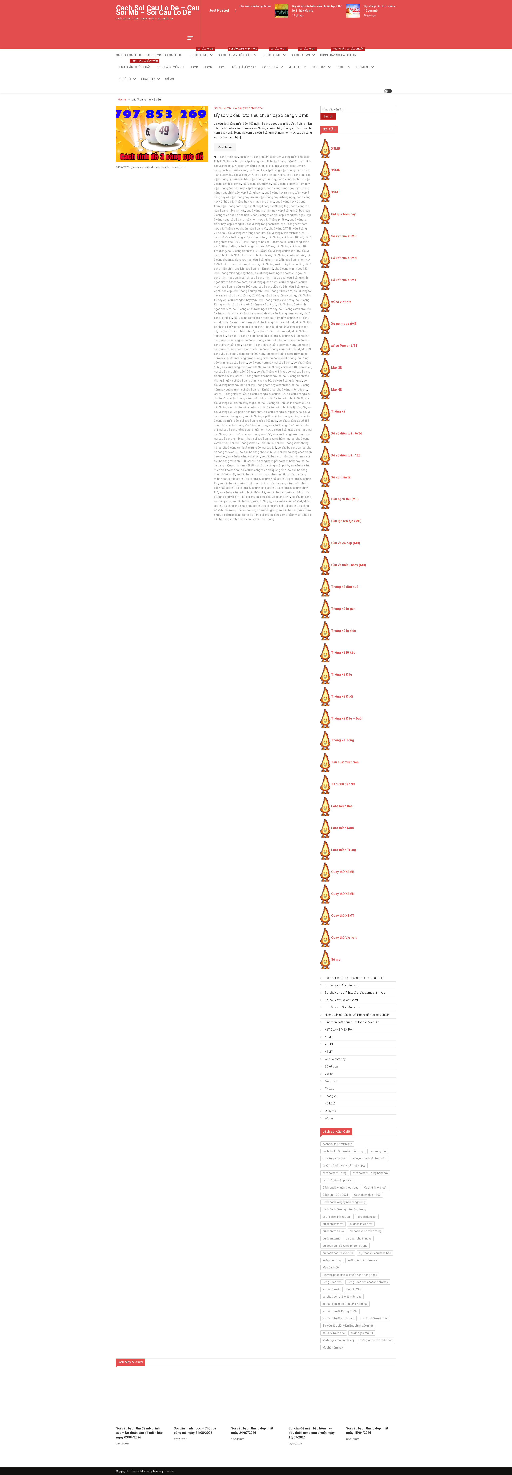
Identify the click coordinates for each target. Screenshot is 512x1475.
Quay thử (148, 79)
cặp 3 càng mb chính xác (229, 210)
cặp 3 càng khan (258, 206)
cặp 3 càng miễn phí (265, 215)
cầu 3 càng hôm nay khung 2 (241, 264)
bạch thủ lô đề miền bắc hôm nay (343, 1151)
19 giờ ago (281, 15)
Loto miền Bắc (342, 806)
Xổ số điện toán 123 (345, 455)
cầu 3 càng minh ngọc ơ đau (268, 277)
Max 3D (336, 368)
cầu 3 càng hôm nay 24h (268, 259)
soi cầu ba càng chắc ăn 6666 (258, 452)
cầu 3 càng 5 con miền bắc (283, 233)
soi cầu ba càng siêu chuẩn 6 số (256, 478)
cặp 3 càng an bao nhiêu (270, 174)
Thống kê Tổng (342, 740)
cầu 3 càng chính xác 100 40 (285, 237)
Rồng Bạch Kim (332, 1282)
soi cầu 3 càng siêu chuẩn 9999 (284, 398)
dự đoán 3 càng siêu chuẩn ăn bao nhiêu (270, 340)
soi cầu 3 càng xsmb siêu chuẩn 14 (252, 443)
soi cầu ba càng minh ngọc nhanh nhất (261, 474)
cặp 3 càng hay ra (252, 192)
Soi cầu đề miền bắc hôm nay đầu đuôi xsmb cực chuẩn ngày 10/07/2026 (312, 1432)
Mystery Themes (164, 1471)
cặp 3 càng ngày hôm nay (246, 219)
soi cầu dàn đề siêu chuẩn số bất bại (345, 1303)
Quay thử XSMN (342, 894)
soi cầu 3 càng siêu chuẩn (230, 394)
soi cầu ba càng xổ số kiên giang (257, 510)
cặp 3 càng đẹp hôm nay (229, 188)
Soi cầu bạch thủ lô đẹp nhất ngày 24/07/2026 (252, 1430)
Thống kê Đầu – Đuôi (346, 718)
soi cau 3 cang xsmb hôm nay (271, 438)
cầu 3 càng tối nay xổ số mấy (276, 300)
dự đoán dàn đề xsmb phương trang (345, 1245)
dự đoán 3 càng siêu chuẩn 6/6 (275, 335)
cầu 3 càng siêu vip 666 (273, 286)
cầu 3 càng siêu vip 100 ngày (239, 286)
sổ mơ (169, 79)
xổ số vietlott (341, 302)
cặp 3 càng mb (300, 206)
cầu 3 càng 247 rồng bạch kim (246, 233)
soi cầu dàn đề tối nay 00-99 (340, 1311)
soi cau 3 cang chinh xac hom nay (256, 376)
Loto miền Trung (343, 850)
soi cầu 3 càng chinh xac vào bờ (251, 380)
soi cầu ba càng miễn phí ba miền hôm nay (273, 461)
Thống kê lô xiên (343, 631)
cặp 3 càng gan (255, 188)
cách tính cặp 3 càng (246, 161)
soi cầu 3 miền (331, 1289)
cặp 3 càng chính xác (291, 179)
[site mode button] (388, 91)
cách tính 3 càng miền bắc (286, 156)
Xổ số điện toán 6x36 (346, 433)
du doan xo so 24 (333, 1231)
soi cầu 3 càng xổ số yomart (289, 429)
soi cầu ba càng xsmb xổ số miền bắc (283, 514)
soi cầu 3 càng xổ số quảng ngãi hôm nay (244, 429)
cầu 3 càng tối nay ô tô (278, 291)
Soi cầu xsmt (274, 53)
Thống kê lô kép (343, 652)
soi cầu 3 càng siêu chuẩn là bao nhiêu (281, 403)
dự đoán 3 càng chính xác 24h (272, 322)
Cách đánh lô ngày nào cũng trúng (344, 1202)
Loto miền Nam (342, 828)
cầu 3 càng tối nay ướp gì (280, 295)
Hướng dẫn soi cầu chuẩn (339, 53)
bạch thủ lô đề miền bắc (337, 1144)
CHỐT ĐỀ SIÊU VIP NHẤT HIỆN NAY (344, 1165)
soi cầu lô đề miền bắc (374, 1318)
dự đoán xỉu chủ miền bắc (375, 1253)
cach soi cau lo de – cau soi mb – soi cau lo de (158, 10)
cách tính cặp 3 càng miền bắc (279, 161)
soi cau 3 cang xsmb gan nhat (233, 438)
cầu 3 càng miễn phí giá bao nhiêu (282, 264)
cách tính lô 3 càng (277, 165)
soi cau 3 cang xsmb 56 (256, 434)
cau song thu (378, 1151)
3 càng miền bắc (228, 156)
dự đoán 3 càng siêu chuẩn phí (278, 349)
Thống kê (362, 67)
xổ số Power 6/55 (344, 346)
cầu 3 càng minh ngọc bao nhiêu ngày (278, 273)
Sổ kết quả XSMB (343, 236)
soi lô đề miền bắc (334, 1333)
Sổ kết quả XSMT (344, 280)
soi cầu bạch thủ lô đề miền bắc (342, 1296)
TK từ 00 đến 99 (343, 784)
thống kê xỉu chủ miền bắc (376, 1340)
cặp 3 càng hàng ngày (280, 188)
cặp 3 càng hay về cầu (244, 197)
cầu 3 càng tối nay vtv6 (242, 300)
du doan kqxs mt (333, 1224)
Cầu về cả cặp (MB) (345, 543)
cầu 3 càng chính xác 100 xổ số (247, 250)
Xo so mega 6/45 (344, 324)
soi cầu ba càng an (289, 447)
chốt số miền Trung (335, 1173)
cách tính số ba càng (234, 170)
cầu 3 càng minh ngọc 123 (291, 268)
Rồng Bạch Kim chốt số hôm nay (368, 1282)
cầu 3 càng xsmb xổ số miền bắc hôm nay (260, 317)
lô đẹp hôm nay (332, 1260)
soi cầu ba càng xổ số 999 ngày (252, 501)
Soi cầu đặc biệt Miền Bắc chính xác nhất (348, 1325)
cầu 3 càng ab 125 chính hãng (247, 237)
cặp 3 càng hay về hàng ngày (277, 197)
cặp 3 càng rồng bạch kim (263, 224)
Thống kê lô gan (343, 609)
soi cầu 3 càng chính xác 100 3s (241, 367)
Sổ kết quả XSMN (344, 258)
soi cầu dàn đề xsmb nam (338, 1318)
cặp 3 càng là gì (279, 206)
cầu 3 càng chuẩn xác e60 (289, 255)
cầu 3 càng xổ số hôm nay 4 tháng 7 (254, 304)
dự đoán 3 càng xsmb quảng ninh (247, 358)
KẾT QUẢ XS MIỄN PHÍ (170, 67)
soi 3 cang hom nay (261, 362)
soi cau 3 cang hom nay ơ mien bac (268, 385)
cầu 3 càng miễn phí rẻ (259, 268)
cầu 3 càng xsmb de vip (257, 313)
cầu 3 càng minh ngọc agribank (233, 273)
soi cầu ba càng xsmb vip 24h (240, 514)
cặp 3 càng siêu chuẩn (234, 228)
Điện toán (319, 67)
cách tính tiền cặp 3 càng (264, 170)
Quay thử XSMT (342, 915)
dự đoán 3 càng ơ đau (241, 335)
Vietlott (294, 67)
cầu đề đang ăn (366, 1216)
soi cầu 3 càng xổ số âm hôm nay (246, 425)
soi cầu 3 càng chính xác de (274, 371)
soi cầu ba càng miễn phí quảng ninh (263, 470)
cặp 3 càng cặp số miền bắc (231, 179)
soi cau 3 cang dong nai (287, 380)
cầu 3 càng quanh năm (263, 282)
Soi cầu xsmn (303, 53)
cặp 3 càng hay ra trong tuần (283, 192)
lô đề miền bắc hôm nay (362, 1260)
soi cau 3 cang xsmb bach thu (291, 434)
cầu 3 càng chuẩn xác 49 (256, 255)
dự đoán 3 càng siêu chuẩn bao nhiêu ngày (269, 344)
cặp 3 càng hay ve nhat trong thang (252, 201)
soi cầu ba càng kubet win (244, 456)
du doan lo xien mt (360, 1224)
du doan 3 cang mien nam (235, 322)
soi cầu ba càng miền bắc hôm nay (283, 456)
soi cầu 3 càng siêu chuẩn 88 (245, 398)
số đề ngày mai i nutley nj (338, 1340)
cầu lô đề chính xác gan (337, 1216)
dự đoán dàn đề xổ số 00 (338, 1253)
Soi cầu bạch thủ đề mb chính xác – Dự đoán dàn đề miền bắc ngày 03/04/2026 (139, 1432)
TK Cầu (340, 67)
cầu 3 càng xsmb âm (292, 309)
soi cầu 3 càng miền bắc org (290, 389)
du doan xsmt (331, 1238)
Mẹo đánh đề (331, 1267)
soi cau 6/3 (269, 447)
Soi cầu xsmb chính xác (237, 53)
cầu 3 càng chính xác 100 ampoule (265, 242)
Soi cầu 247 (353, 1289)
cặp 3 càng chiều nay (263, 179)
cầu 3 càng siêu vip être (248, 291)
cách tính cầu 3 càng (251, 165)
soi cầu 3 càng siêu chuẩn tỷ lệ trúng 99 (282, 407)
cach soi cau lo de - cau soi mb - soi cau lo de (159, 167)
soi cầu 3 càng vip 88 (258, 416)
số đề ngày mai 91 (362, 1333)
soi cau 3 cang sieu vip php (280, 411)
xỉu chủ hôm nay (333, 1347)
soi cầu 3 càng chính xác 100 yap (234, 371)
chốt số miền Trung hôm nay (370, 1173)
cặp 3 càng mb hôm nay (262, 210)
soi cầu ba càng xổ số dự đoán (292, 501)
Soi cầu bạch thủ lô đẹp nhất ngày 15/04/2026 (367, 1430)
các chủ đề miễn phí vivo (338, 1180)
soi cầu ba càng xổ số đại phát (233, 505)
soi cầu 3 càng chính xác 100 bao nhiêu (287, 367)
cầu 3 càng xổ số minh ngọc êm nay (255, 309)
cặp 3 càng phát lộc (276, 219)
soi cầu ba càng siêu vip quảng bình (268, 496)
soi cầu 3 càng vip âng (286, 416)
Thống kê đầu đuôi (345, 587)
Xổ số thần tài (341, 477)
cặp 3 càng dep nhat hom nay (291, 183)
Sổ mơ (335, 959)
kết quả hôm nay (244, 67)
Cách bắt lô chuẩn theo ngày (340, 1187)
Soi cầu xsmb (201, 53)
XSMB (194, 67)
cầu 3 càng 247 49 (280, 228)
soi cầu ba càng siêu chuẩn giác (246, 487)
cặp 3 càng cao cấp (299, 174)
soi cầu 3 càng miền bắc (256, 389)
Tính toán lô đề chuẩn (136, 65)
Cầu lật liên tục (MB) (346, 521)
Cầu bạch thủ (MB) (345, 499)
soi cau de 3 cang (263, 519)
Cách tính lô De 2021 (335, 1194)
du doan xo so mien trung (366, 1231)
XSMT (222, 67)
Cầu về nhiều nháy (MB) (348, 565)
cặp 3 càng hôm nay (233, 206)
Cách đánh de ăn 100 (367, 1194)
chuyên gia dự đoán (335, 1158)
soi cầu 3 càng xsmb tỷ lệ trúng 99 (240, 447)
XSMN (208, 67)
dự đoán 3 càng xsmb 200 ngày (245, 353)
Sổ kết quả (270, 67)
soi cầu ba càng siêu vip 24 (283, 492)
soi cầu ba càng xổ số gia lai (270, 505)
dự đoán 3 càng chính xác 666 (256, 326)
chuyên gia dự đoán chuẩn (369, 1158)
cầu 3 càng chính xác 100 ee (256, 246)
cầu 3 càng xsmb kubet (287, 313)
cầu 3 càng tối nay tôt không (246, 295)
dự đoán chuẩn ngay (358, 1238)
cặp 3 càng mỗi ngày (292, 215)
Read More (225, 147)
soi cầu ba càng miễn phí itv (272, 465)
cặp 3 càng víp (258, 228)
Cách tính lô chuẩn (375, 1187)
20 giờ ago (353, 15)
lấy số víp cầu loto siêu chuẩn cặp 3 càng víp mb (261, 115)
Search (328, 116)
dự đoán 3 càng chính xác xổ (236, 331)
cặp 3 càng (288, 170)
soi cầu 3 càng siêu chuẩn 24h (266, 394)
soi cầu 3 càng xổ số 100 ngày (258, 420)
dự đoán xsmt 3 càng (283, 358)
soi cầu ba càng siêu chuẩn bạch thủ (242, 483)
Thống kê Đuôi (342, 696)
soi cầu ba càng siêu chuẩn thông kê (242, 492)
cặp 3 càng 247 (243, 174)
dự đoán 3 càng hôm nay (271, 331)
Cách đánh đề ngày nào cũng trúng (344, 1209)
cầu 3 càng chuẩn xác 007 (284, 250)
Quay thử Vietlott (344, 937)
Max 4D (336, 390)
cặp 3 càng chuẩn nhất (257, 183)
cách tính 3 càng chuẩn (254, 156)
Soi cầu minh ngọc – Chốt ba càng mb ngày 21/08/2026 (195, 1430)
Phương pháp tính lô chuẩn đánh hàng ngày (350, 1274)
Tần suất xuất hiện (345, 762)
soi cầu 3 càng (283, 362)
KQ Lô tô (125, 79)
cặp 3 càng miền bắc (291, 210)
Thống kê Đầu (341, 674)
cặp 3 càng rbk (236, 224)
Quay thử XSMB (342, 872)
